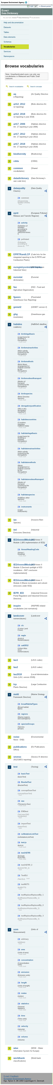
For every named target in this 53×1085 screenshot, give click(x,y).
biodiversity (19, 154)
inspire (17, 606)
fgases (17, 297)
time (23, 1016)
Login (31, 6)
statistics (25, 1004)
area (23, 949)
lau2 (15, 667)
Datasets (7, 27)
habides (17, 324)
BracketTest (26, 782)
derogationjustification (26, 406)
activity (24, 223)
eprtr (16, 213)
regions (24, 714)
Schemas (7, 42)
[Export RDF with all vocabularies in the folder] (46, 191)
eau (22, 801)
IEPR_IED (18, 593)
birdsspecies (26, 394)
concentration (26, 960)
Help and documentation (13, 22)
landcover (18, 616)
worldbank (19, 1058)
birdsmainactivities (26, 348)
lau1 (15, 660)
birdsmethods (26, 361)
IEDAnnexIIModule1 (22, 540)
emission (25, 972)
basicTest (25, 774)
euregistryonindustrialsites (22, 267)
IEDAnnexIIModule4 (22, 580)
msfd (16, 694)
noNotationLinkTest (26, 834)
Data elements (10, 37)
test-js (23, 842)
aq (14, 94)
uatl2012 (24, 645)
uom (15, 929)
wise (15, 1048)
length (24, 983)
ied (15, 530)
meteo (24, 993)
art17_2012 (19, 134)
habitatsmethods (26, 462)
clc (22, 625)
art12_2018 (19, 114)
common (18, 168)
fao (15, 287)
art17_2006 (19, 124)
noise (16, 737)
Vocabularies (9, 47)
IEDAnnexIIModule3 (22, 564)
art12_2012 (19, 104)
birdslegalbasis (26, 334)
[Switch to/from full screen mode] (36, 6)
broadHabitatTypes (26, 704)
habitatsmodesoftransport (26, 479)
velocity (24, 1026)
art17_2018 (19, 144)
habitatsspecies (26, 495)
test (15, 767)
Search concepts (36, 86)
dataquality (19, 188)
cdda (16, 161)
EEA (15, 2)
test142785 (25, 853)
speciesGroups (26, 724)
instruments (26, 507)
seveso (17, 757)
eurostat (17, 277)
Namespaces (9, 56)
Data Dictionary (24, 17)
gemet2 (17, 307)
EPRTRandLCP (21, 254)
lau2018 (17, 674)
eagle (23, 635)
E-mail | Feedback (11, 1076)
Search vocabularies (16, 86)
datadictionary (21, 178)
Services (7, 51)
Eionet (14, 17)
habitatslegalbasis (26, 433)
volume (24, 1037)
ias (15, 520)
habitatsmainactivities (26, 449)
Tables (6, 32)
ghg (15, 314)
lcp (15, 684)
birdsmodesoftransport (26, 378)
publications (20, 747)
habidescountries (26, 419)
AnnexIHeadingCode (26, 549)
